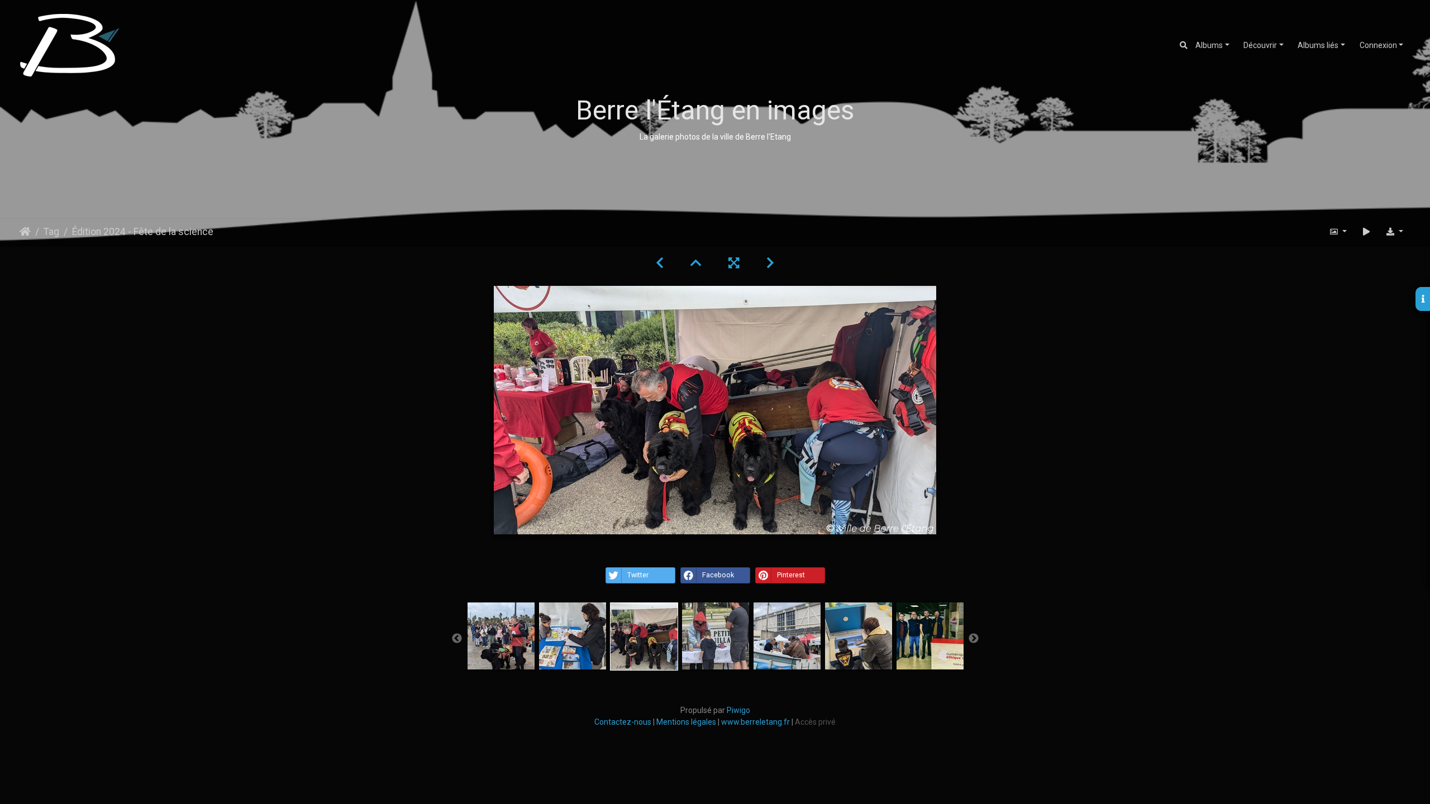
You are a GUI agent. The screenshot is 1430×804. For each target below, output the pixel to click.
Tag (51, 231)
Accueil (25, 231)
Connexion (1378, 45)
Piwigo (738, 710)
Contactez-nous (623, 721)
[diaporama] (1366, 232)
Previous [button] (457, 638)
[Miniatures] (696, 263)
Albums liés (1318, 45)
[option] (501, 635)
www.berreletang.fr (755, 721)
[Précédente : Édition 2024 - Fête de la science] (659, 263)
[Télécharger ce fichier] (1394, 232)
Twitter (638, 575)
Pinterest (791, 575)
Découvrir (1260, 45)
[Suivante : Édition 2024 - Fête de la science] (770, 263)
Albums (1209, 45)
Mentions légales (686, 721)
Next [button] (973, 638)
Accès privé (815, 721)
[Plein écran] (734, 263)
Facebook (718, 575)
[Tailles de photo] (1338, 232)
